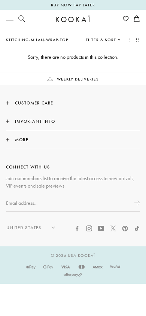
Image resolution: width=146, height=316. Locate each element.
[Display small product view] (138, 40)
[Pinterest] (125, 227)
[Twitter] (113, 227)
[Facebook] (77, 227)
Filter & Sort (101, 39)
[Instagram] (89, 227)
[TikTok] (137, 227)
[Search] (22, 18)
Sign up (136, 203)
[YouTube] (101, 227)
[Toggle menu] (10, 18)
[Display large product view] (130, 40)
